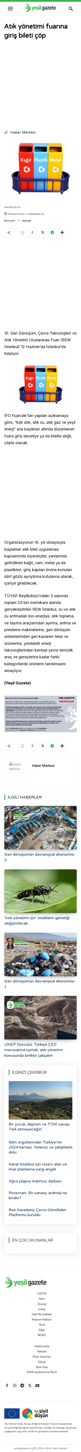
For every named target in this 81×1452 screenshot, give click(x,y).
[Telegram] (52, 232)
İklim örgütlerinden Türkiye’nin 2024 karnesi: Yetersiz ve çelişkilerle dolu (40, 1147)
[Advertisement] (40, 85)
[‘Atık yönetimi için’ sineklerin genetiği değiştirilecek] (40, 891)
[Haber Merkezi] (7, 132)
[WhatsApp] (22, 232)
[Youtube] (37, 1386)
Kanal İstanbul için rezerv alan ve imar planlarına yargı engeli (38, 1167)
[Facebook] (32, 232)
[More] (62, 232)
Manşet (26, 220)
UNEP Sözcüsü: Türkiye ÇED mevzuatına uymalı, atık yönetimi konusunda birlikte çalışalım (33, 1050)
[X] (42, 232)
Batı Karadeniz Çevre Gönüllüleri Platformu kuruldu (37, 1212)
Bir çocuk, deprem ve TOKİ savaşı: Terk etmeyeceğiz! (39, 1127)
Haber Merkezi (23, 132)
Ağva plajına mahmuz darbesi (35, 1181)
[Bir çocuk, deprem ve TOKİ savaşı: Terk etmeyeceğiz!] (40, 1100)
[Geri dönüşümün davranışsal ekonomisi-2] (40, 828)
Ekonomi (9, 220)
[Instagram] (14, 1386)
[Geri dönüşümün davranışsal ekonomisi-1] (40, 954)
